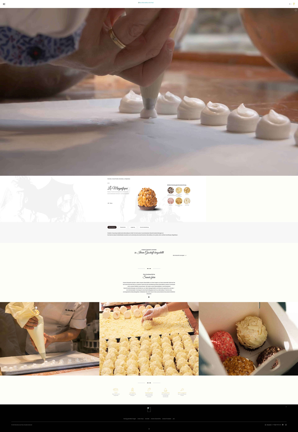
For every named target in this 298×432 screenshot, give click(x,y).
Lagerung (133, 227)
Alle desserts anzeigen (178, 255)
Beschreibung (112, 227)
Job (174, 418)
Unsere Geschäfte (156, 418)
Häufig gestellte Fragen (129, 418)
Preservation (123, 227)
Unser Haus (141, 418)
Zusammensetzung (144, 227)
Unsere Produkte (166, 418)
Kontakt (147, 418)
